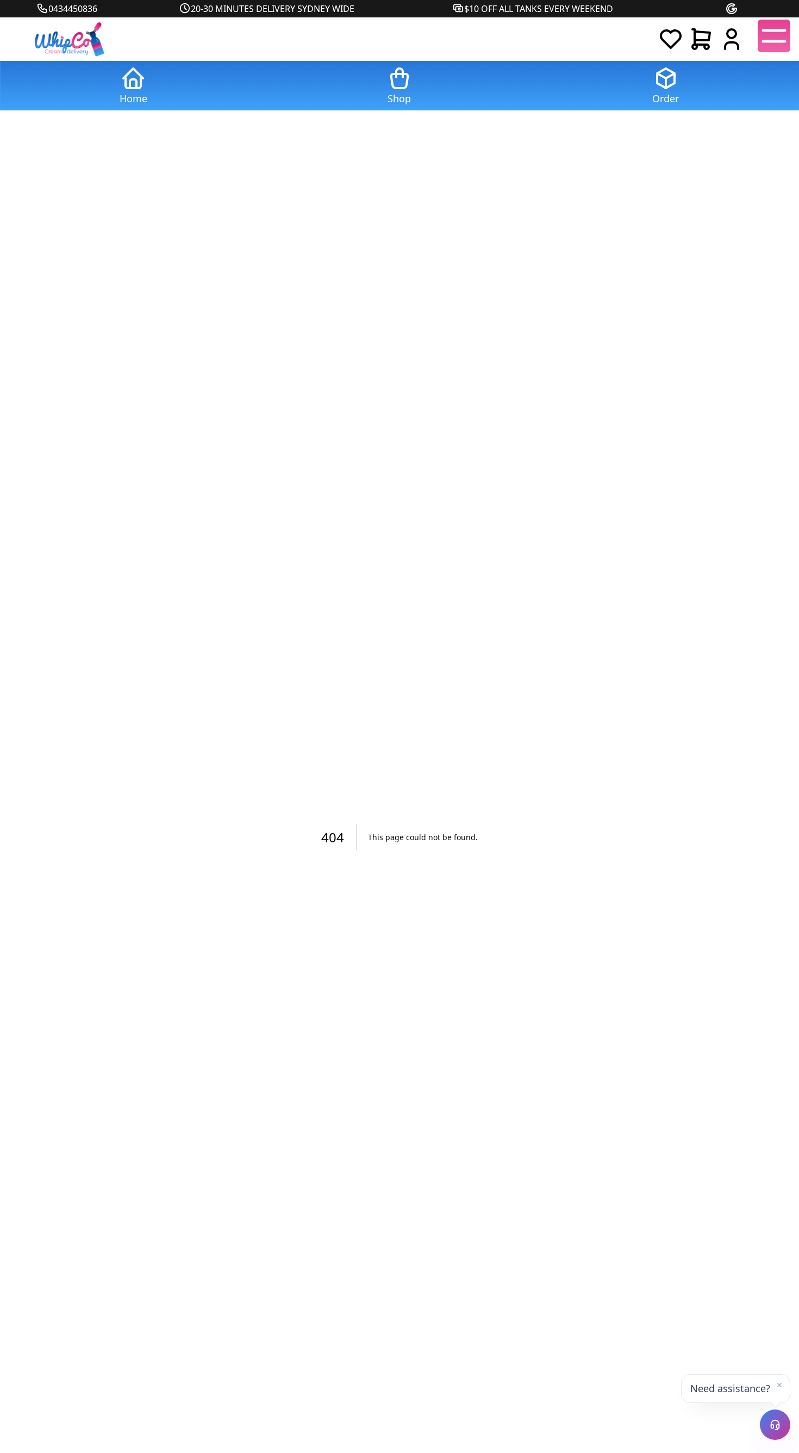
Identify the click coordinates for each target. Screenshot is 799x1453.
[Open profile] (732, 39)
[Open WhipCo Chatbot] (775, 1424)
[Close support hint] (779, 1385)
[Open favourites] (671, 39)
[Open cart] (701, 39)
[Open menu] (774, 36)
